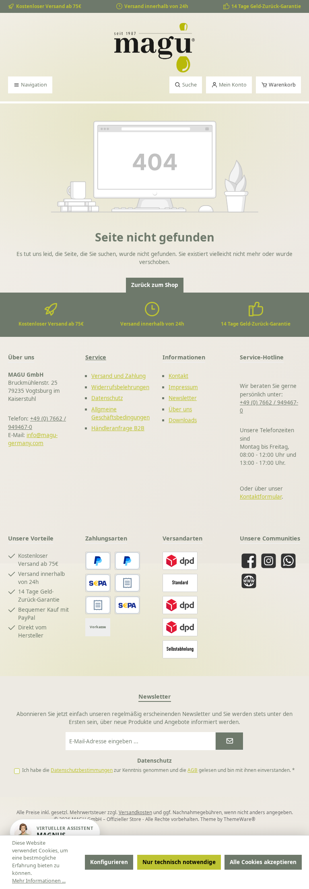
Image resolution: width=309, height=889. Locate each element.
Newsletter (183, 398)
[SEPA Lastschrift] (98, 583)
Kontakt (178, 376)
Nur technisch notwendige (179, 862)
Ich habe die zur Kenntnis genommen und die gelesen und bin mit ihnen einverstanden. (158, 770)
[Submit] (229, 741)
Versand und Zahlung (118, 376)
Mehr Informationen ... (39, 880)
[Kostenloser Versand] (180, 583)
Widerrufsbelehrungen (120, 387)
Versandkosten (135, 812)
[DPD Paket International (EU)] (180, 627)
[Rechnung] (98, 605)
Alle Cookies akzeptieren (263, 862)
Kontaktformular (261, 496)
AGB (192, 770)
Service (95, 357)
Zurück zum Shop (154, 285)
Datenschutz (107, 398)
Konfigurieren (109, 862)
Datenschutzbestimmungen (82, 770)
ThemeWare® (239, 819)
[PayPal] (98, 561)
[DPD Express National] (180, 605)
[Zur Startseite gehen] (154, 47)
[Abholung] (180, 649)
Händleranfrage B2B (117, 428)
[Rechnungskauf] (127, 583)
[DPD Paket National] (180, 561)
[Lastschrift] (127, 605)
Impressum (183, 387)
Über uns (180, 409)
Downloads (183, 420)
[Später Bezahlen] (127, 561)
